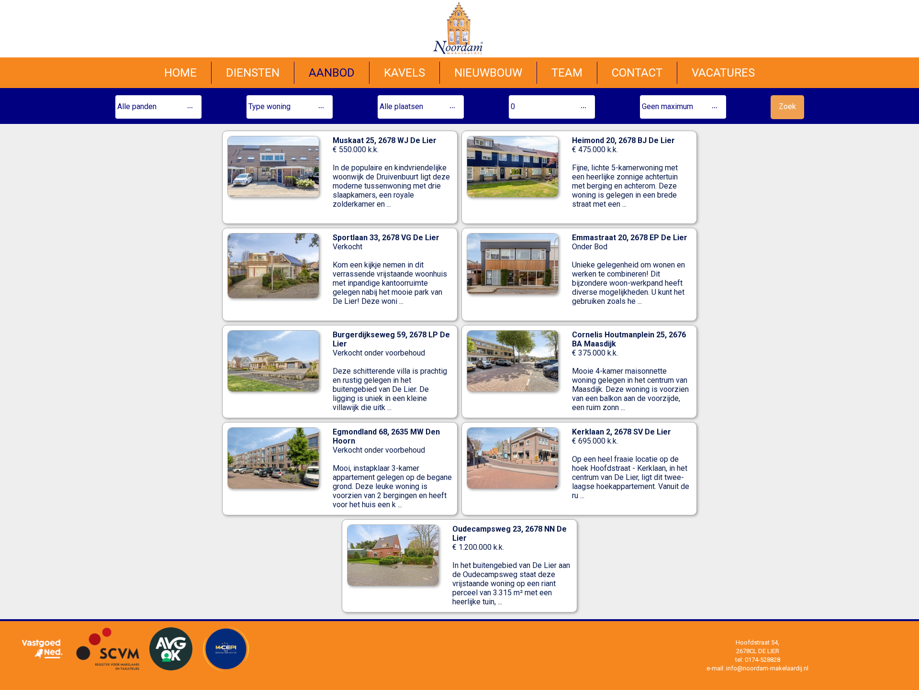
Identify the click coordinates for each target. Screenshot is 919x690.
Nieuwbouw (488, 72)
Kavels (404, 72)
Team (567, 72)
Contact (637, 72)
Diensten (253, 72)
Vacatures (723, 72)
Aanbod (332, 72)
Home (180, 72)
